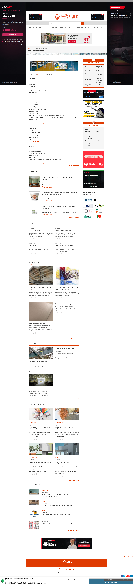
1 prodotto (45, 163)
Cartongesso (88, 138)
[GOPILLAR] (88, 216)
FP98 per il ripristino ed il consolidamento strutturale (58, 524)
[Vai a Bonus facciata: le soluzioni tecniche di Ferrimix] (34, 513)
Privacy (81, 574)
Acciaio (87, 129)
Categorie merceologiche (80, 27)
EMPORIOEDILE (34, 128)
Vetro (97, 147)
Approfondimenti (62, 27)
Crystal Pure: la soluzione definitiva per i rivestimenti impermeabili (58, 207)
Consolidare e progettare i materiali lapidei (40, 288)
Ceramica (87, 143)
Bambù (87, 134)
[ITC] (88, 200)
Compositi (87, 145)
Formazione (95, 27)
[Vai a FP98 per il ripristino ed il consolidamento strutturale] (34, 525)
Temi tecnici (41, 27)
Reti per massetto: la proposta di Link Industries (40, 462)
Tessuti (98, 145)
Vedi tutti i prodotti (74, 217)
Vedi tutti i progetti (74, 398)
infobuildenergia (31, 1)
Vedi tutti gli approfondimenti (71, 338)
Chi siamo (52, 564)
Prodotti (35, 27)
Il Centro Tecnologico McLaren (64, 348)
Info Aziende (54, 27)
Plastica (98, 135)
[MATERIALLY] (99, 200)
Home (28, 48)
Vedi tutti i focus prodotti (72, 530)
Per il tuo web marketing (69, 1)
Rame (97, 140)
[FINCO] (99, 211)
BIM (86, 73)
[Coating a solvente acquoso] (41, 311)
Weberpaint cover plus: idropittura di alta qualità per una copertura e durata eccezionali (59, 193)
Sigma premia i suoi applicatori (64, 245)
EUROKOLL (33, 146)
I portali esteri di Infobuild (54, 1)
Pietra (97, 133)
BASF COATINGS (34, 230)
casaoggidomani (41, 1)
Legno (97, 131)
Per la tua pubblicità (66, 564)
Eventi (89, 27)
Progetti (70, 27)
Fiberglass (32, 245)
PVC (97, 138)
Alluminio (87, 131)
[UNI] (88, 205)
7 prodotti (45, 123)
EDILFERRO (33, 102)
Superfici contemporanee (63, 230)
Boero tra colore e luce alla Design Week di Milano (39, 428)
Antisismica (88, 66)
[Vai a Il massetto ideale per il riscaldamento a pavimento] (34, 503)
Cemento (87, 141)
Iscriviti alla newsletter (83, 1)
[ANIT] (99, 205)
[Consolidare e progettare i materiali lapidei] (41, 275)
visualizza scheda (47, 187)
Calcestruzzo (88, 136)
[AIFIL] (99, 216)
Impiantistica (88, 82)
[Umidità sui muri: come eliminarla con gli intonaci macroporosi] (67, 275)
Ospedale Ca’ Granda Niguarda (64, 304)
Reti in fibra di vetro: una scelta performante (64, 428)
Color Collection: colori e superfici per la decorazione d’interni (59, 178)
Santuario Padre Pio (35, 388)
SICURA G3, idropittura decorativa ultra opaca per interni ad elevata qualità (57, 495)
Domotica (87, 75)
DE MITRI (32, 84)
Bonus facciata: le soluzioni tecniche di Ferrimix (56, 514)
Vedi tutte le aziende (73, 165)
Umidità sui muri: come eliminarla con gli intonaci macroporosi (66, 288)
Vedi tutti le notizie (74, 257)
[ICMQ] (88, 211)
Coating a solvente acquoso (37, 323)
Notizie (47, 27)
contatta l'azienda (35, 97)
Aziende (29, 27)
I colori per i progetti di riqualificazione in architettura (64, 462)
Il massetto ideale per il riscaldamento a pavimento (57, 505)
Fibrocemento (99, 129)
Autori (58, 564)
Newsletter (102, 27)
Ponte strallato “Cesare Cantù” (38, 361)
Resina (97, 142)
